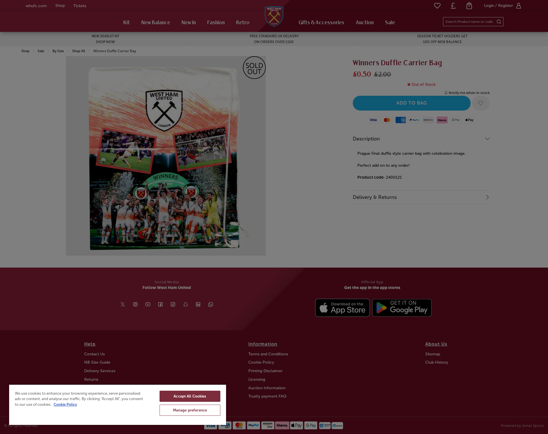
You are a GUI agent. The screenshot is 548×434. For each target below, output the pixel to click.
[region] (117, 404)
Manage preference (190, 410)
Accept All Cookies (190, 396)
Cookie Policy (65, 404)
